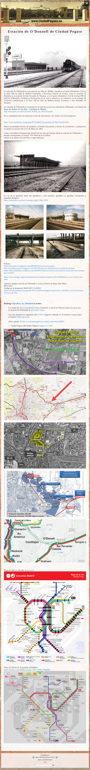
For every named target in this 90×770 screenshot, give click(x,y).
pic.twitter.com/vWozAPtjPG (52, 321)
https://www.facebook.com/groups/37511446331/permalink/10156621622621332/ (36, 122)
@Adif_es (24, 321)
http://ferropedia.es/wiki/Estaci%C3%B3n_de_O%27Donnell (28, 111)
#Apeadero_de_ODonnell (22, 303)
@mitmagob (35, 321)
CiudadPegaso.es (45, 755)
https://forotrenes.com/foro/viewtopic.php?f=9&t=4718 (26, 200)
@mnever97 (29, 570)
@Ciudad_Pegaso (38, 310)
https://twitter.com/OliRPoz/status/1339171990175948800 (27, 670)
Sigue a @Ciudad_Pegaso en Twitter (45, 757)
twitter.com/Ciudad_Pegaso (45, 759)
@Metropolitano (23, 317)
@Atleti (40, 315)
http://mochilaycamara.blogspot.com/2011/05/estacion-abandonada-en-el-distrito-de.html (39, 268)
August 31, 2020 (45, 326)
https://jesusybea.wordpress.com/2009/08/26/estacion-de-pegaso (29, 266)
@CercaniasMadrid (27, 308)
